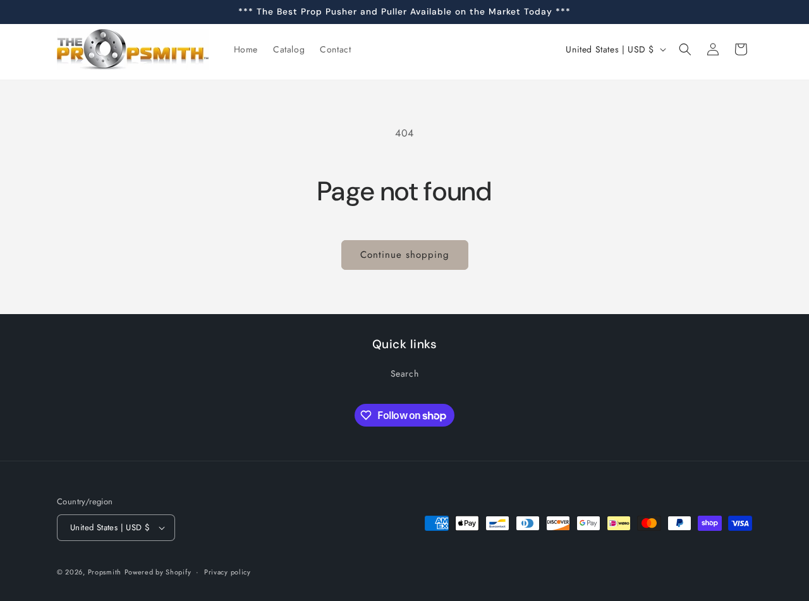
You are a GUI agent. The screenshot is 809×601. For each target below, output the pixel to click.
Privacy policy (227, 572)
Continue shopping (404, 255)
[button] (685, 49)
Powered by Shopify (158, 572)
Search (405, 373)
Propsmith (104, 572)
